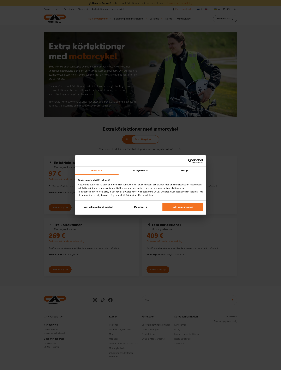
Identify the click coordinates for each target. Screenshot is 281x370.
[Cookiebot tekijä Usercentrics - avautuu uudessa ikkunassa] (190, 161)
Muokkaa (138, 207)
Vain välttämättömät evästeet (98, 207)
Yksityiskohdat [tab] (140, 170)
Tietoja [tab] (184, 170)
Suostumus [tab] (97, 170)
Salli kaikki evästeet (183, 207)
